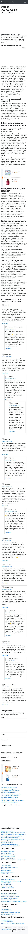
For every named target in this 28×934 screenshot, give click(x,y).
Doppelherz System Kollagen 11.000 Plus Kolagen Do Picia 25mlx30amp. (16, 170)
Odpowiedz (5, 323)
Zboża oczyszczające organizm (9, 898)
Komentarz (4, 717)
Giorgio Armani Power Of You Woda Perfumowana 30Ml (16, 179)
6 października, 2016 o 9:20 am (10, 329)
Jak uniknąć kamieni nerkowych (9, 867)
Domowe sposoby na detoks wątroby (11, 881)
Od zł (15, 172)
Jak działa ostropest (6, 920)
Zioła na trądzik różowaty (8, 900)
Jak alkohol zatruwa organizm (9, 787)
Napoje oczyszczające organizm (9, 837)
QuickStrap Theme (6, 929)
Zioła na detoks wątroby (7, 887)
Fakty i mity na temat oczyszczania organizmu (13, 834)
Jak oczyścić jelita (6, 853)
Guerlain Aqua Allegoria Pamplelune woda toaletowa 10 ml (16, 766)
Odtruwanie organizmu (7, 842)
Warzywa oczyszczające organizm (10, 845)
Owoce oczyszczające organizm (9, 844)
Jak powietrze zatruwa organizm (9, 797)
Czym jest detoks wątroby (8, 879)
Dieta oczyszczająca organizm (9, 893)
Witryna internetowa (6, 745)
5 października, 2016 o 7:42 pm (10, 660)
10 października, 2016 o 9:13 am (11, 511)
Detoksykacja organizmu (7, 831)
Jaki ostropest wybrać (7, 921)
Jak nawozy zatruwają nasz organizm (11, 794)
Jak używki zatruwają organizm (9, 802)
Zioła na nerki (4, 873)
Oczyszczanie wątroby (7, 884)
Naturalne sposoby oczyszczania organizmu (12, 839)
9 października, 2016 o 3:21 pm (10, 460)
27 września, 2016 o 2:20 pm (7, 566)
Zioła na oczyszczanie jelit (8, 858)
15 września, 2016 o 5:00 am (7, 307)
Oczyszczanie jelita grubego (8, 855)
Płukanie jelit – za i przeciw (8, 856)
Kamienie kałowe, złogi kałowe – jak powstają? (13, 859)
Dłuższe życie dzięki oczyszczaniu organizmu (13, 832)
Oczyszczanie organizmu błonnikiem (10, 912)
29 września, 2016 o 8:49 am (10, 378)
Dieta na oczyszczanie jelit (8, 851)
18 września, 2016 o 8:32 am (7, 441)
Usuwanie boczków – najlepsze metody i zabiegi (13, 901)
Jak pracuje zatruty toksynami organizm (11, 836)
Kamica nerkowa (5, 868)
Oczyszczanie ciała (7, 2)
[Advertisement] (11, 23)
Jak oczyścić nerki (6, 865)
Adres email (4, 740)
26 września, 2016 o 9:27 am (7, 540)
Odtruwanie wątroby (6, 886)
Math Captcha (4, 757)
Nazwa (3, 734)
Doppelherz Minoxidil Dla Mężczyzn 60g (16, 775)
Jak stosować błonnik (7, 911)
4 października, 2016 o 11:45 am (11, 612)
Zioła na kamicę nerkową (7, 872)
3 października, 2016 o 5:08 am (7, 686)
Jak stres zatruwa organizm (8, 798)
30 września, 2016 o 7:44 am (7, 589)
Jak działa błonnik (6, 909)
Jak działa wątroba (6, 882)
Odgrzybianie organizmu (7, 841)
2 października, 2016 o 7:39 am (7, 643)
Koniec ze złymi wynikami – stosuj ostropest (12, 923)
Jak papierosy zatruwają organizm (10, 795)
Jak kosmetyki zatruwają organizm (10, 790)
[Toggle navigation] (25, 2)
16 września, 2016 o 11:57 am (7, 356)
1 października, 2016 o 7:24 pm (14, 405)
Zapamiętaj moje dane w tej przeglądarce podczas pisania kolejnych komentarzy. (11, 752)
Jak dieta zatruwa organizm (8, 789)
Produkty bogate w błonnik (8, 895)
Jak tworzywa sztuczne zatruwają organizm (12, 800)
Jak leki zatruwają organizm (8, 792)
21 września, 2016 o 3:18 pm (7, 486)
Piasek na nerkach (6, 870)
